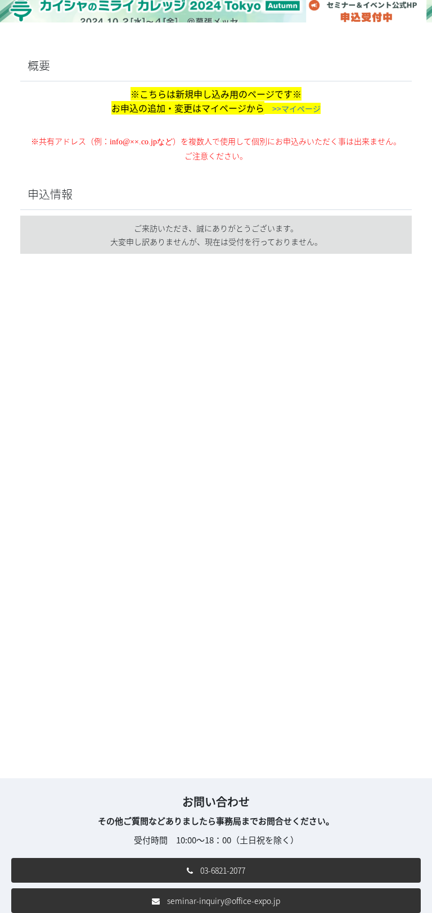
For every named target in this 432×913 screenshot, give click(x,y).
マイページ (301, 108)
